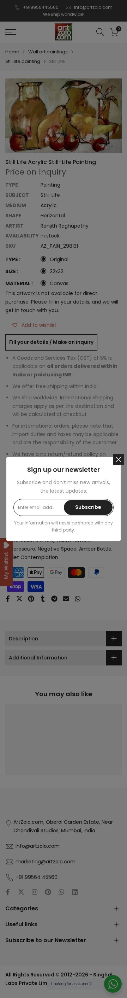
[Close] (118, 459)
